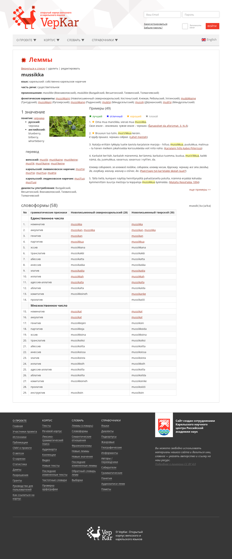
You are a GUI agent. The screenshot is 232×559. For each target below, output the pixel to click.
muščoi (106, 102)
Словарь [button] (74, 40)
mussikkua (77, 241)
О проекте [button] (24, 40)
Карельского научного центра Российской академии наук (192, 427)
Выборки (77, 480)
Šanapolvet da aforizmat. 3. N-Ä (168, 125)
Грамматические (111, 473)
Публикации (20, 442)
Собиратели (108, 467)
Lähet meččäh (138, 137)
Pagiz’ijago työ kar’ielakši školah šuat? (163, 171)
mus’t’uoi (31, 182)
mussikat (76, 311)
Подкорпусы (109, 436)
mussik (139, 102)
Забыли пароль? (153, 27)
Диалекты (107, 431)
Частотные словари (54, 480)
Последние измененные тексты (54, 472)
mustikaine (56, 159)
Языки (105, 425)
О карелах (19, 458)
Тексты (46, 425)
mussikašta (77, 270)
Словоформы (80, 431)
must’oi (80, 169)
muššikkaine (188, 98)
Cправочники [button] (103, 40)
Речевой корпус (52, 431)
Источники (19, 437)
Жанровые (108, 442)
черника (39, 118)
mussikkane (78, 102)
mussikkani (45, 102)
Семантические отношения (81, 438)
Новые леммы (80, 451)
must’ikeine (58, 163)
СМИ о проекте (22, 447)
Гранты (17, 480)
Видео (46, 460)
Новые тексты (51, 465)
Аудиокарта (49, 449)
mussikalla (77, 282)
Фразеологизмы (82, 445)
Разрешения (20, 475)
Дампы (17, 469)
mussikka (76, 224)
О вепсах (18, 453)
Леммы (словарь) (82, 425)
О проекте (20, 420)
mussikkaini (63, 98)
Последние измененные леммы (84, 463)
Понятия (106, 478)
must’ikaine (42, 163)
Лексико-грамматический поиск (52, 440)
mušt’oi (167, 102)
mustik (44, 159)
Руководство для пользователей (23, 487)
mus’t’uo (41, 173)
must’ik (30, 163)
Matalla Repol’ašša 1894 (184, 182)
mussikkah (77, 276)
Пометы (106, 489)
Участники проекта (25, 431)
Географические (111, 447)
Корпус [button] (50, 40)
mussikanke (139, 294)
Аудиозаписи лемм (113, 483)
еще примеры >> (200, 189)
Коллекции (49, 454)
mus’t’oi (30, 173)
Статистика (20, 464)
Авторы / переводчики (109, 460)
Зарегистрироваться (155, 24)
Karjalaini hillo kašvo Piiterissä (183, 148)
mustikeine (71, 159)
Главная (18, 426)
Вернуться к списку (33, 68)
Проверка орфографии (50, 487)
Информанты (109, 453)
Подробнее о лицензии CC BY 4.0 (175, 464)
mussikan (76, 230)
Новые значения (82, 456)
